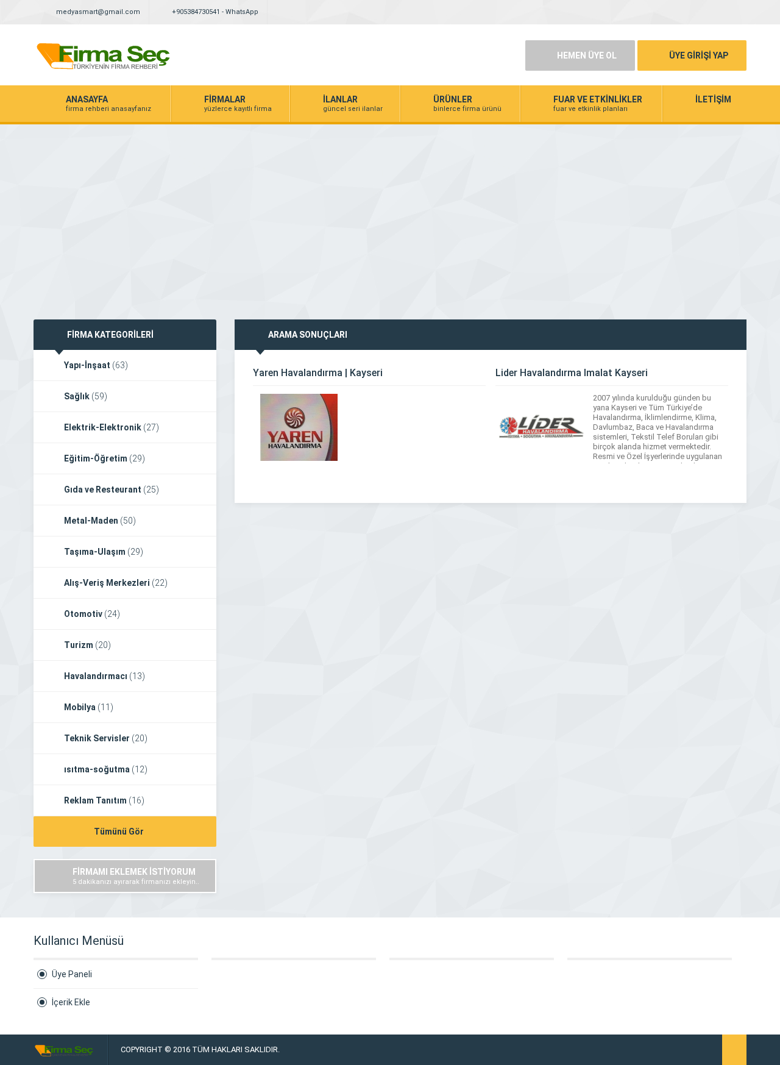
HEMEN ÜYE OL (587, 55)
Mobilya (88, 707)
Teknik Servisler (105, 738)
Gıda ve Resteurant (111, 489)
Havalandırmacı (104, 676)
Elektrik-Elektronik (111, 427)
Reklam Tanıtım (104, 800)
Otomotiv (92, 614)
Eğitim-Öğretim (104, 458)
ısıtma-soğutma (105, 769)
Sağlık (85, 396)
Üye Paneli (72, 974)
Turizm (87, 645)
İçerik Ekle (71, 1002)
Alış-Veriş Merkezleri (116, 583)
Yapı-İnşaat (96, 365)
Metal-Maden (100, 520)
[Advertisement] (390, 215)
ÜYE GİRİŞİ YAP (698, 55)
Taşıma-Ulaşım (103, 552)
